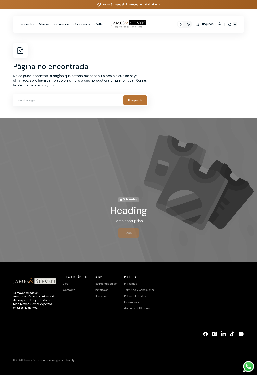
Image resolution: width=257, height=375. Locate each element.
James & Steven (34, 360)
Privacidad (130, 283)
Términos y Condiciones (139, 290)
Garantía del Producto (138, 308)
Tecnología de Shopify (60, 360)
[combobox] (80, 100)
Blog (65, 283)
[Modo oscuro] (184, 24)
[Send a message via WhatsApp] (248, 366)
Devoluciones (132, 302)
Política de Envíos (135, 296)
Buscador (101, 296)
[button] (204, 24)
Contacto (69, 290)
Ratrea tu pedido (106, 283)
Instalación (101, 290)
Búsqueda (135, 100)
